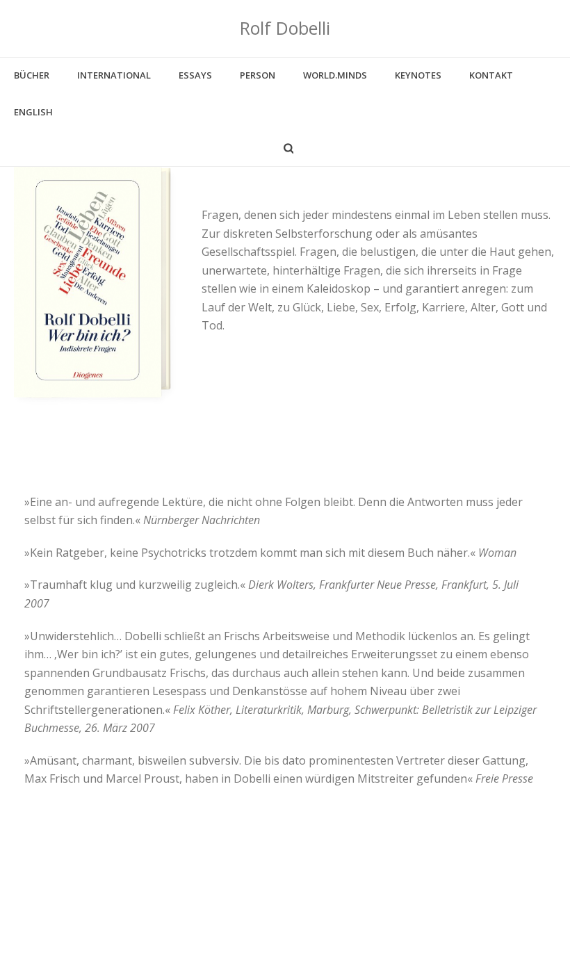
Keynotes (418, 75)
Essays (195, 75)
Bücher (31, 75)
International (114, 75)
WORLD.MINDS (335, 75)
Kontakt (491, 75)
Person (257, 75)
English (33, 112)
